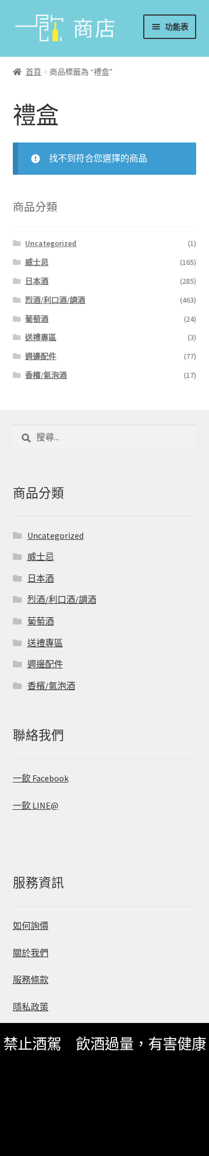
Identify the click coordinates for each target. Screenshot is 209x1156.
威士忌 (36, 262)
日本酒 (36, 281)
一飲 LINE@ (36, 805)
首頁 (33, 72)
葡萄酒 (36, 319)
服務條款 (30, 979)
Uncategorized (50, 243)
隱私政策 (30, 1006)
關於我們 (30, 952)
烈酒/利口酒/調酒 (55, 300)
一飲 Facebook (41, 778)
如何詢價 (30, 925)
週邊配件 (40, 356)
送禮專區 (40, 337)
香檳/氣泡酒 (46, 375)
